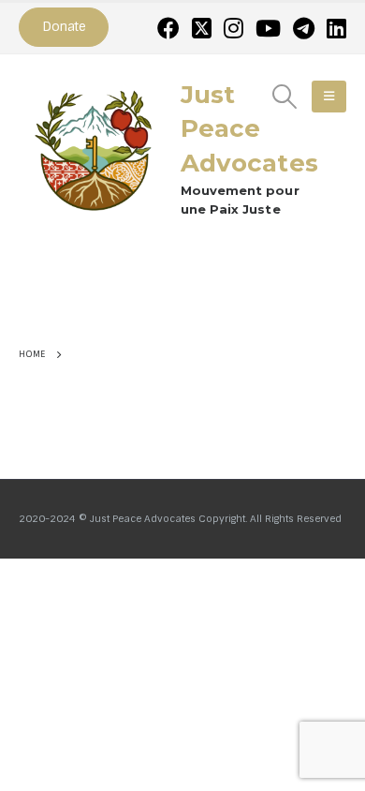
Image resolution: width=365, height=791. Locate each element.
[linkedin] (336, 28)
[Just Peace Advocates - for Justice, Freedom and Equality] (93, 148)
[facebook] (168, 28)
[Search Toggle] (284, 96)
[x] (202, 28)
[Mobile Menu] (329, 96)
